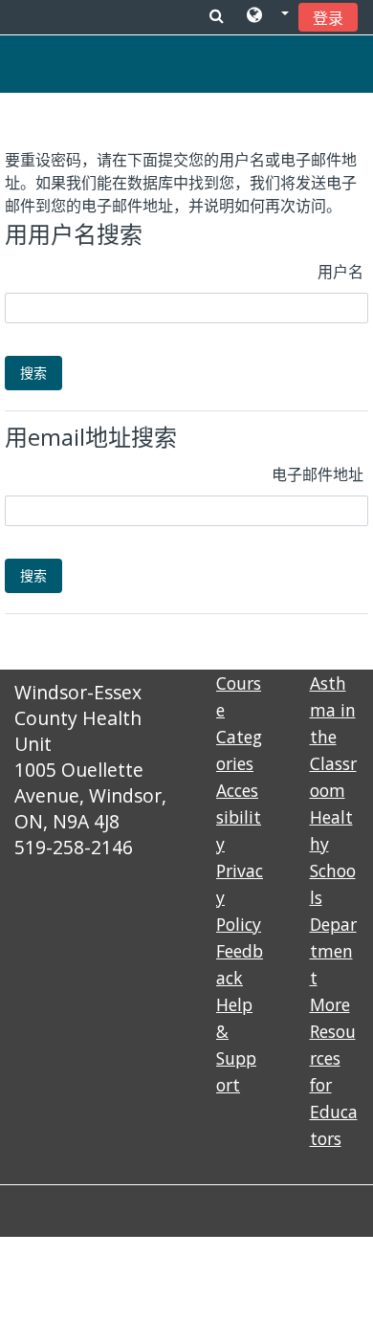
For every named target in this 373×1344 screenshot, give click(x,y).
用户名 (340, 271)
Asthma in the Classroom (333, 737)
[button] (268, 16)
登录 (328, 18)
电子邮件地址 (317, 474)
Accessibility (238, 817)
